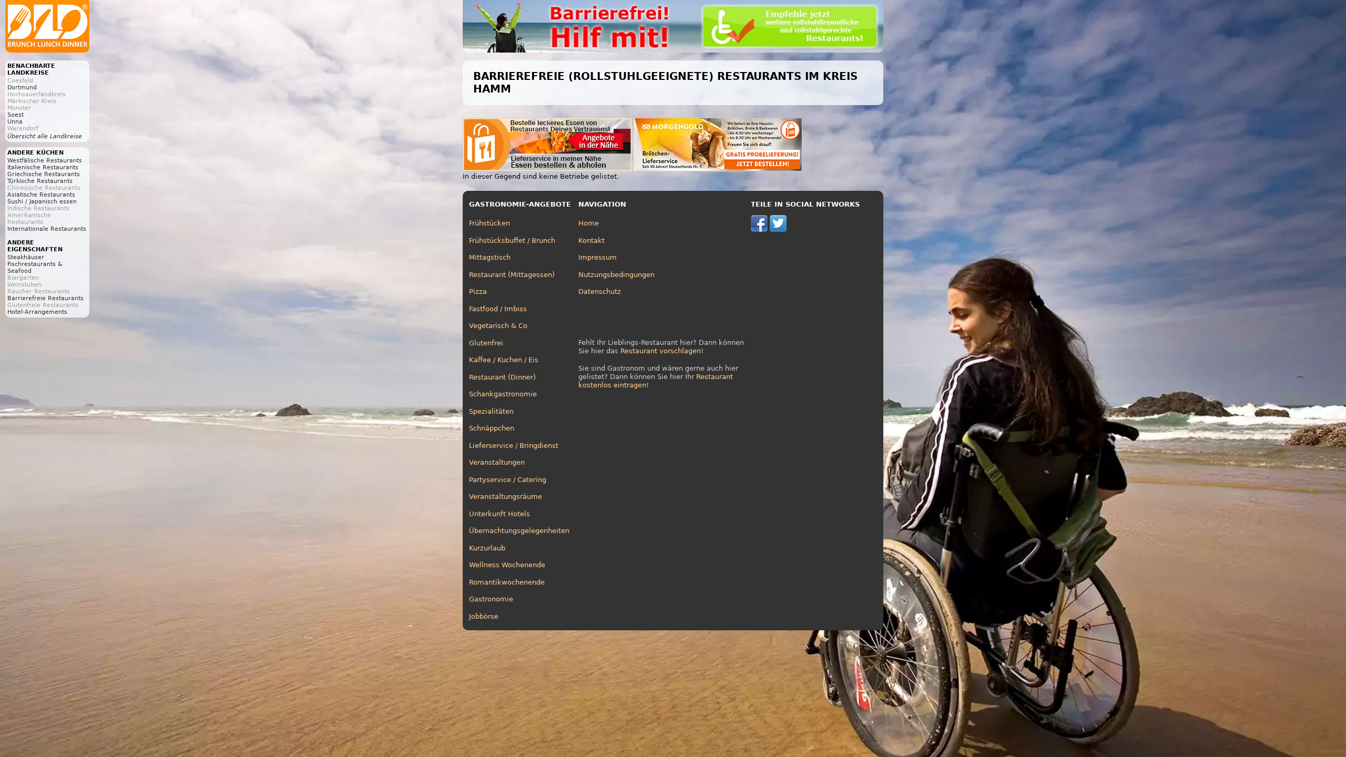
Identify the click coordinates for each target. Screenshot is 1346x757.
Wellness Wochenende (507, 565)
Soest (15, 114)
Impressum (597, 257)
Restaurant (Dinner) (502, 377)
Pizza (478, 291)
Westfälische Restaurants (44, 160)
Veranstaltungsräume (505, 496)
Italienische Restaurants (42, 167)
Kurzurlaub (487, 548)
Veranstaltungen (497, 462)
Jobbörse (483, 616)
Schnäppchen (491, 428)
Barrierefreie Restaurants (45, 298)
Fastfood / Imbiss (498, 309)
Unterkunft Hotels (499, 514)
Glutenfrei (486, 343)
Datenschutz (599, 291)
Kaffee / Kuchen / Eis (503, 360)
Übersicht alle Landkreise (44, 136)
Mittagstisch (490, 257)
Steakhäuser (25, 257)
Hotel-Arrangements (37, 312)
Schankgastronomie (503, 394)
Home (588, 223)
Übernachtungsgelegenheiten (519, 531)
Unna (15, 121)
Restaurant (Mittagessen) (512, 275)
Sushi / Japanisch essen (42, 201)
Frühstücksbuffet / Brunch (512, 240)
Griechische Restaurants (43, 174)
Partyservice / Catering (507, 480)
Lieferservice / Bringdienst (513, 445)
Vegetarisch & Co (498, 326)
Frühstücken (489, 223)
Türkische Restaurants (40, 181)
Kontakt (591, 240)
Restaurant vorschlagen (660, 351)
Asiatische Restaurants (41, 194)
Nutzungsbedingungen (616, 275)
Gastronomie (491, 599)
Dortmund (22, 87)
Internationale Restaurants (46, 229)
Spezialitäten (491, 411)
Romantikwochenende (507, 582)
